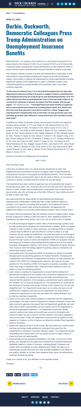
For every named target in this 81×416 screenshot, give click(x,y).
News (8, 13)
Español (42, 4)
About (25, 397)
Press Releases (19, 13)
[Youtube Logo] (69, 3)
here (34, 156)
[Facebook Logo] (58, 3)
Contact (55, 397)
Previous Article (19, 383)
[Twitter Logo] (62, 3)
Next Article (63, 383)
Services (35, 397)
